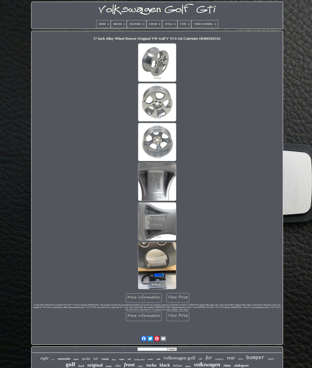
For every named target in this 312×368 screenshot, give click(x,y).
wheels (105, 359)
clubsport (241, 365)
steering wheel (139, 360)
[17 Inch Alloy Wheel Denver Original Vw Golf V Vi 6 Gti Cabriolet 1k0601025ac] (157, 63)
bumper (255, 358)
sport (271, 358)
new (240, 358)
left (96, 358)
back (81, 366)
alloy (140, 366)
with (158, 359)
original (95, 365)
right (44, 358)
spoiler (86, 358)
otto (118, 365)
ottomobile (64, 358)
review (150, 359)
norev (188, 366)
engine (121, 359)
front (129, 365)
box (53, 360)
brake (109, 366)
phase (76, 359)
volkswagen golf (179, 357)
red (129, 359)
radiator (219, 359)
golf (70, 364)
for (209, 357)
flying (114, 360)
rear (231, 357)
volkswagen (207, 364)
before (177, 366)
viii (200, 358)
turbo (151, 365)
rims (227, 365)
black (165, 365)
